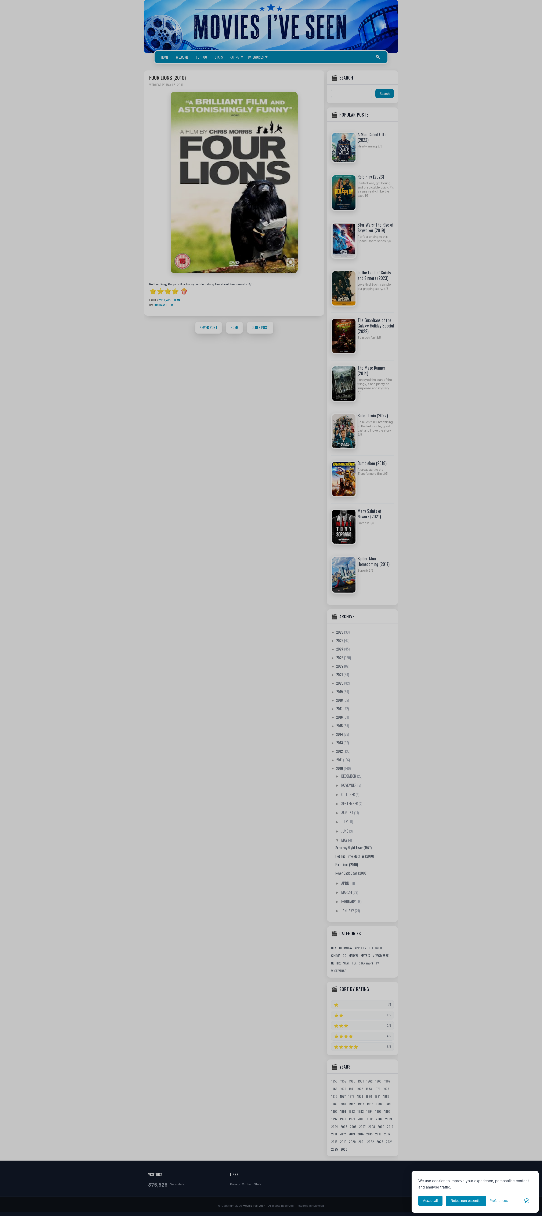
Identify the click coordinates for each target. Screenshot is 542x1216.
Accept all (430, 1200)
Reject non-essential (466, 1200)
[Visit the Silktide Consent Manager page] (527, 1201)
